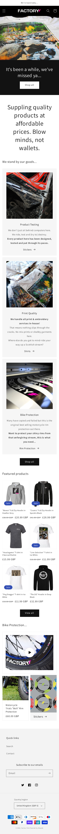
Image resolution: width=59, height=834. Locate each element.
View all (29, 612)
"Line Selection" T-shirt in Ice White (41, 553)
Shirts (27, 351)
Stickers (27, 249)
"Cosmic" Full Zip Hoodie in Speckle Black (41, 511)
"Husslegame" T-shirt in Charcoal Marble (12, 553)
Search (9, 746)
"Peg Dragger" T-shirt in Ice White (14, 595)
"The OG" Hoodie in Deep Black (40, 595)
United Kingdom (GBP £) (28, 805)
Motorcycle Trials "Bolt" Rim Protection (14, 708)
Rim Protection (27, 448)
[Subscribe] (49, 773)
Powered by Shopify (36, 828)
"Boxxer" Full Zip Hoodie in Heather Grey (13, 511)
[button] (3, 10)
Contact (10, 753)
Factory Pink (25, 828)
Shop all (29, 84)
